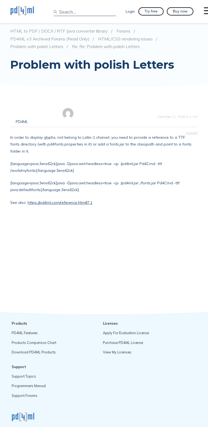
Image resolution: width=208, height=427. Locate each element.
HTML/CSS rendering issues (125, 39)
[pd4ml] (28, 11)
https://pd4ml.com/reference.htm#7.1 (60, 202)
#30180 (192, 133)
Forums (123, 31)
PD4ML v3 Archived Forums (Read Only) (49, 39)
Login (130, 11)
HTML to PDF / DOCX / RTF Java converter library (59, 31)
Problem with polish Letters (36, 46)
